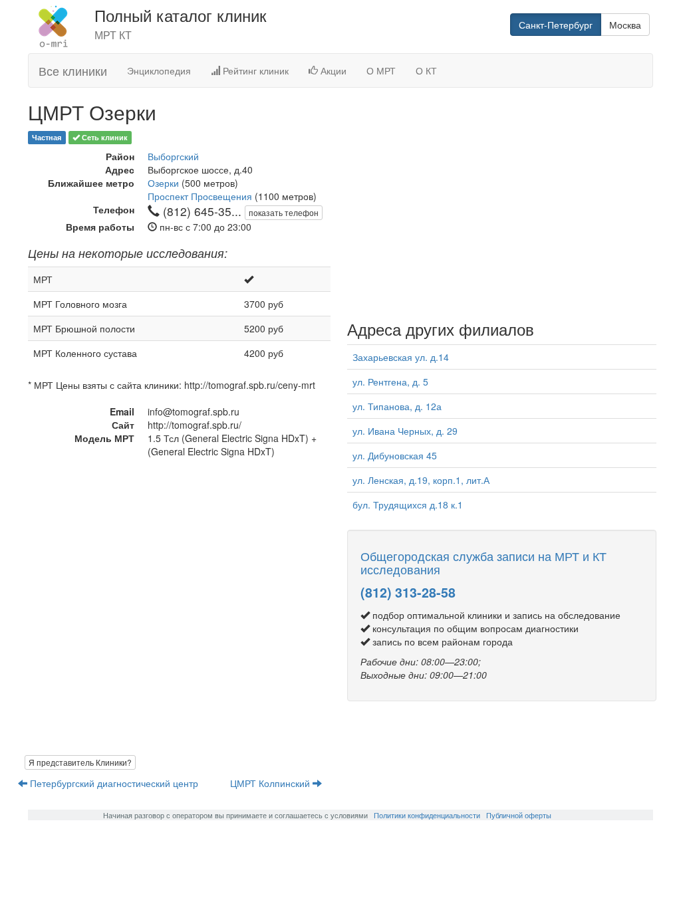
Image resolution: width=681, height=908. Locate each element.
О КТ (426, 70)
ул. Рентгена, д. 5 (390, 381)
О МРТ (381, 70)
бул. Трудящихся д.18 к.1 (407, 504)
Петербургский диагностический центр (114, 783)
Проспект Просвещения (200, 196)
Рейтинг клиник (254, 70)
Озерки (163, 182)
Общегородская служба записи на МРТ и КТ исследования (483, 562)
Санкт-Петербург (556, 24)
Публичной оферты (518, 815)
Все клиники (73, 70)
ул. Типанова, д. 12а (397, 406)
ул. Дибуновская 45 (394, 455)
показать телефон (284, 212)
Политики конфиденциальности (427, 815)
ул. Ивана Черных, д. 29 (405, 430)
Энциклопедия (159, 70)
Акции (332, 70)
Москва (625, 24)
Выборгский (173, 156)
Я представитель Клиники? (80, 762)
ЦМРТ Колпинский (271, 783)
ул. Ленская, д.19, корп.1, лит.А (420, 480)
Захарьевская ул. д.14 (400, 357)
